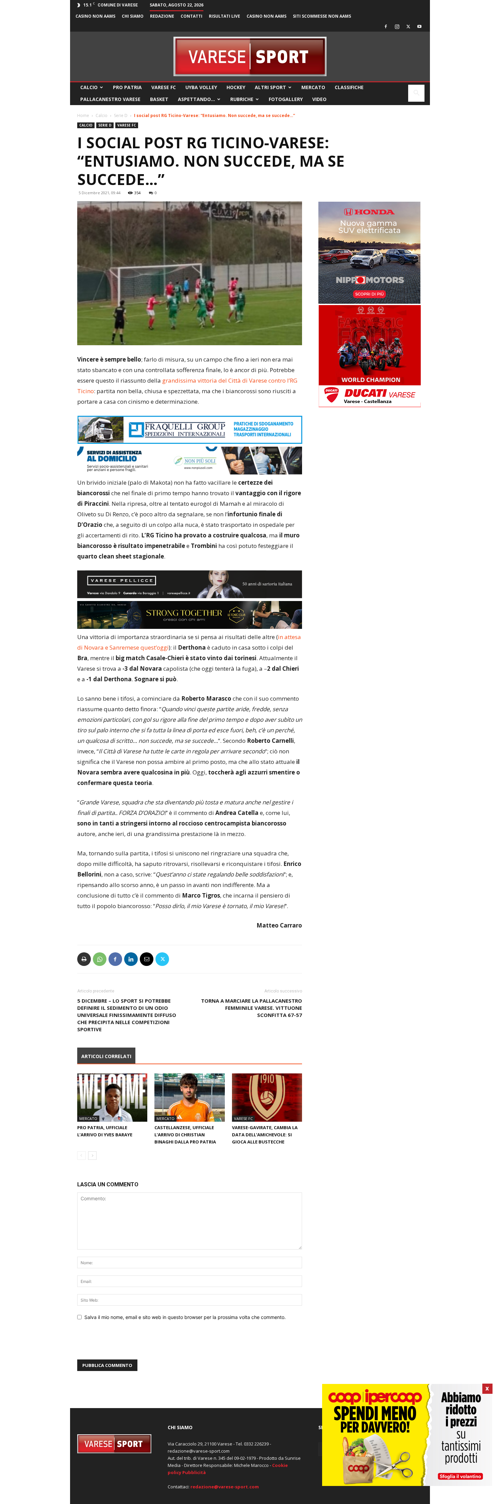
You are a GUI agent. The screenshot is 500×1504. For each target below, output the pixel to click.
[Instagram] (397, 26)
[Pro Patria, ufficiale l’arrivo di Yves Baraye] (112, 1097)
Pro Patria (127, 87)
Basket (159, 99)
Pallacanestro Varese (110, 99)
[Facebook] (386, 26)
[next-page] (92, 1155)
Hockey (236, 87)
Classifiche (349, 87)
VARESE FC (163, 87)
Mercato (313, 87)
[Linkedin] (131, 959)
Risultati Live (224, 16)
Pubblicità (194, 1472)
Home (83, 115)
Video (319, 99)
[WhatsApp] (99, 959)
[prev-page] (81, 1155)
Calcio (89, 87)
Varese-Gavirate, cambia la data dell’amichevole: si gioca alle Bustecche (265, 1134)
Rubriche (241, 99)
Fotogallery (286, 99)
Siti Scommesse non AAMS (322, 16)
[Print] (84, 959)
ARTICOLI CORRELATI (106, 1056)
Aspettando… (196, 99)
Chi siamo (133, 16)
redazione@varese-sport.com (224, 1487)
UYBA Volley (201, 87)
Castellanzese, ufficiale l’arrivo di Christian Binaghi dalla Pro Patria (185, 1134)
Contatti (191, 16)
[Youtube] (419, 26)
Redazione (162, 16)
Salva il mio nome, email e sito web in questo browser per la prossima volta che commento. (185, 1317)
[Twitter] (408, 26)
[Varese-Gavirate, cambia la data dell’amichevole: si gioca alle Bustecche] (267, 1097)
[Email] (146, 959)
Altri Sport (270, 87)
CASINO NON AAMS (95, 16)
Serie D (121, 115)
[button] (416, 93)
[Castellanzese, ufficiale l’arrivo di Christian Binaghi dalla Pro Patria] (189, 1097)
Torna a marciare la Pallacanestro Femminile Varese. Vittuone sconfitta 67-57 (251, 1007)
